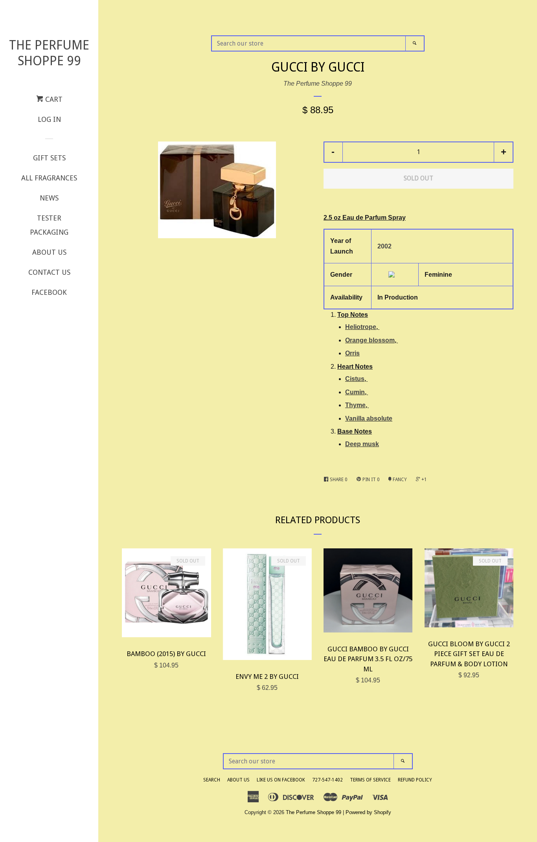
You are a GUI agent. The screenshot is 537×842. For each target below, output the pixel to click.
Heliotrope (360, 327)
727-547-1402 (327, 780)
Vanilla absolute (368, 418)
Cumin (355, 392)
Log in (49, 119)
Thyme (355, 405)
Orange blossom (370, 340)
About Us (49, 252)
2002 (384, 246)
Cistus (354, 378)
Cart (53, 99)
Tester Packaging (49, 225)
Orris (352, 353)
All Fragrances (49, 178)
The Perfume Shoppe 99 (49, 53)
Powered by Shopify (368, 812)
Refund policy (415, 780)
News (49, 198)
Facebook (49, 292)
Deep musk (362, 444)
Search (211, 780)
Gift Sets (49, 158)
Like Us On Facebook (281, 780)
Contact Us (49, 272)
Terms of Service (370, 780)
